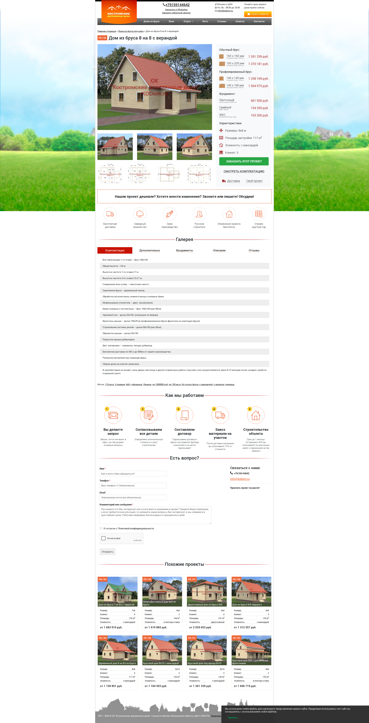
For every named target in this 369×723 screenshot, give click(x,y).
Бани (171, 21)
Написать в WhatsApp (176, 9)
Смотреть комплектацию (244, 171)
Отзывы (221, 21)
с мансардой (206, 384)
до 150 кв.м (175, 384)
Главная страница (106, 31)
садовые (229, 384)
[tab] (114, 250)
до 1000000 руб (160, 384)
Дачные (147, 384)
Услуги (187, 21)
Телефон (105, 480)
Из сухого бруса (190, 384)
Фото (205, 21)
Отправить (107, 551)
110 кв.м (109, 384)
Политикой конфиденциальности (136, 528)
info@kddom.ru (225, 10)
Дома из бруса (151, 21)
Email (102, 492)
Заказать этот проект (244, 161)
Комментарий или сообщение (116, 504)
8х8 (128, 384)
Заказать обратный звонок (176, 12)
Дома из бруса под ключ (131, 31)
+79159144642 (178, 4)
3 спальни (120, 384)
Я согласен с (128, 528)
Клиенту (240, 21)
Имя (103, 468)
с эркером (219, 384)
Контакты (259, 21)
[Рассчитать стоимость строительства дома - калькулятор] (258, 13)
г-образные (136, 384)
